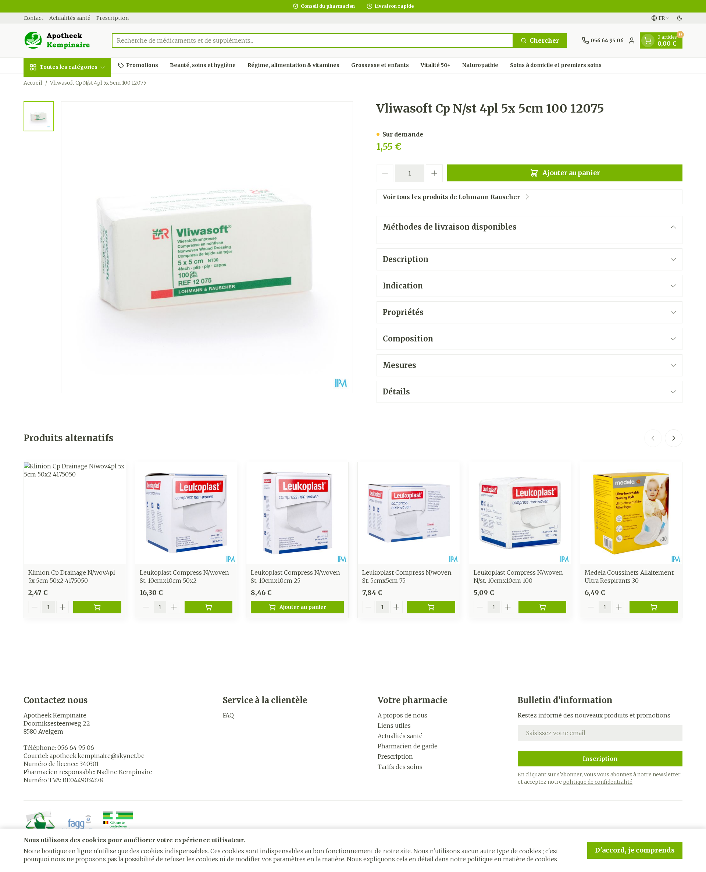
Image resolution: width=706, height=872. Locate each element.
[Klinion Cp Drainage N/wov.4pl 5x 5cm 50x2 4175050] (75, 513)
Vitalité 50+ (435, 65)
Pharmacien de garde (408, 746)
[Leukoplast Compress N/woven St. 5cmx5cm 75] (409, 513)
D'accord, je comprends (635, 850)
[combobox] (312, 40)
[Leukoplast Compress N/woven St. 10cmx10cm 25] (297, 513)
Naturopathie (480, 65)
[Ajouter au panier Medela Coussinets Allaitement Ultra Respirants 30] (654, 607)
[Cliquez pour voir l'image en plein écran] (207, 247)
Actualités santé (69, 18)
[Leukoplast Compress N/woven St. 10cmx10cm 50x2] (186, 513)
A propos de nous (402, 715)
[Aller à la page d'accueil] (60, 40)
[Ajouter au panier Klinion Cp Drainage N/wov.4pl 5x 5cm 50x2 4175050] (97, 607)
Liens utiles (394, 725)
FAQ (228, 715)
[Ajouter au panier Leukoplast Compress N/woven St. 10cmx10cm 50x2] (209, 607)
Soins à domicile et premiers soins (556, 65)
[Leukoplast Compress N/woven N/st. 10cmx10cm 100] (520, 513)
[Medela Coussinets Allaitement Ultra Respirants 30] (631, 513)
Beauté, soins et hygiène (203, 65)
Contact (33, 18)
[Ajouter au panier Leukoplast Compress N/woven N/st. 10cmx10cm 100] (542, 607)
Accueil (33, 82)
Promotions (142, 65)
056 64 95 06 (75, 747)
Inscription (600, 758)
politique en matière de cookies (512, 859)
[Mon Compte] (631, 40)
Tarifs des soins (400, 766)
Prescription (112, 18)
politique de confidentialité (597, 782)
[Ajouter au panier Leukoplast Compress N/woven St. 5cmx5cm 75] (431, 607)
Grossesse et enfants (380, 65)
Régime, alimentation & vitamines (293, 65)
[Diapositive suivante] (673, 438)
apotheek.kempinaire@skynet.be (97, 755)
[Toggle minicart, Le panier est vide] (648, 40)
